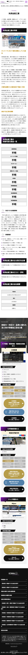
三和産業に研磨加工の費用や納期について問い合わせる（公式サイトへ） (14, 403)
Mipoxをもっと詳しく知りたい (14, 558)
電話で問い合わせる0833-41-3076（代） (14, 411)
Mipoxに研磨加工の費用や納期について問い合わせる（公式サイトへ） (14, 549)
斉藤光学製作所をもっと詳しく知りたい (14, 489)
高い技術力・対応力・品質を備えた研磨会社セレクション (16, 2)
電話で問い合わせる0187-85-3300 (14, 482)
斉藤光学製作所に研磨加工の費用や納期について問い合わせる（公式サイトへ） (14, 474)
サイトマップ (14, 646)
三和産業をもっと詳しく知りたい (14, 418)
